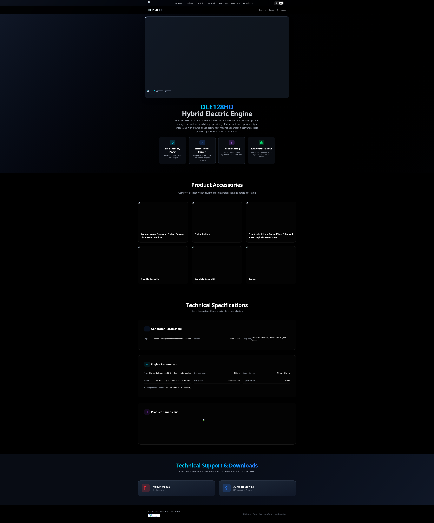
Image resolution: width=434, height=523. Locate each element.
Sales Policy (268, 514)
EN (281, 3)
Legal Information (280, 514)
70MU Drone (235, 3)
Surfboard (211, 3)
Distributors (247, 514)
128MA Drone (223, 3)
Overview (262, 10)
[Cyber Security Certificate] (154, 515)
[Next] (284, 57)
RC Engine (178, 3)
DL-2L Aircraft (247, 3)
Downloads (281, 10)
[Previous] (149, 57)
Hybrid (200, 3)
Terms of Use (257, 514)
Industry (190, 3)
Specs (271, 10)
